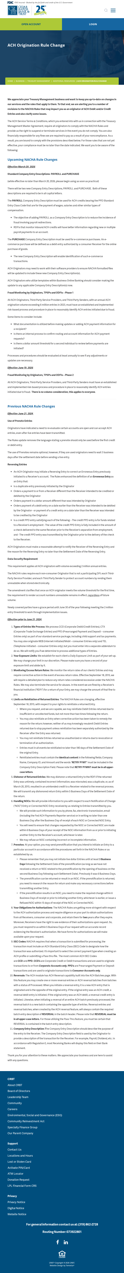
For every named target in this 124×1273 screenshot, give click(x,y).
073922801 (74, 1232)
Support (13, 1143)
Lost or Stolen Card (19, 1161)
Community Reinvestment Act (26, 1121)
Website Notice (17, 1214)
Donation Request (18, 1179)
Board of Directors (19, 1091)
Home (10, 81)
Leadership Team (18, 1097)
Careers (12, 1109)
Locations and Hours (20, 1155)
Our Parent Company (20, 1133)
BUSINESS (20, 81)
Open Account (31, 24)
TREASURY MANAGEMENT (38, 81)
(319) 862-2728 (88, 1224)
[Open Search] (106, 10)
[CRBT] (27, 10)
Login (93, 24)
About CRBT (15, 1085)
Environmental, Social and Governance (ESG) (35, 1115)
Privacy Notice (16, 1202)
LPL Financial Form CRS (22, 1185)
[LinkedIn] (66, 1242)
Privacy (12, 1196)
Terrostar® (70, 1265)
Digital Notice (16, 1208)
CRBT (11, 1079)
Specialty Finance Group (22, 1127)
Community (15, 1103)
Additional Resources (64, 81)
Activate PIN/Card (19, 1167)
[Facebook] (57, 1242)
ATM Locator (15, 1173)
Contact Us (14, 1149)
